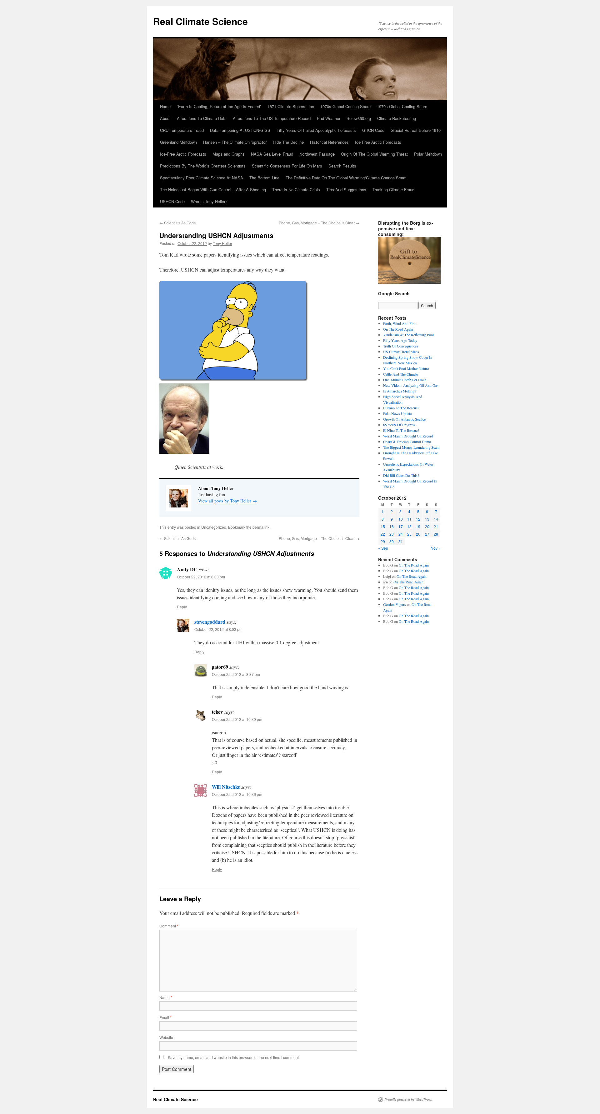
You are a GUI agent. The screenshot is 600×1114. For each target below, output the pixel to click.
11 (409, 519)
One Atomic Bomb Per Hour (404, 379)
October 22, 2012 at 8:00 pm (201, 576)
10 (400, 519)
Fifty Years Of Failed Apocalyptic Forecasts (316, 130)
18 (409, 526)
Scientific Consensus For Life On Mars (287, 166)
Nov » (436, 548)
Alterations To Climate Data (202, 118)
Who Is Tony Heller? (209, 201)
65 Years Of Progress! (400, 424)
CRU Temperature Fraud (182, 130)
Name (165, 997)
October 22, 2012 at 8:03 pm (218, 629)
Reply (182, 606)
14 (436, 519)
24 (400, 534)
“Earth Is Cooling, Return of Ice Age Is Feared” (219, 106)
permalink (260, 527)
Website (166, 1037)
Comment (168, 925)
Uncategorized (213, 527)
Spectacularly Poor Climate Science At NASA (201, 178)
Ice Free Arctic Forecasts (378, 142)
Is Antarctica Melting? (399, 390)
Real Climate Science (200, 21)
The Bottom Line (264, 178)
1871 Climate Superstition (291, 106)
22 (383, 534)
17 (400, 526)
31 (400, 541)
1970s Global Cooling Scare (345, 106)
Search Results (342, 166)
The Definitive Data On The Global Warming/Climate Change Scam (346, 178)
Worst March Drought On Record (408, 435)
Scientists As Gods (177, 222)
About (165, 118)
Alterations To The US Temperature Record (272, 118)
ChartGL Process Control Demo (407, 441)
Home (165, 106)
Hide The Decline (288, 142)
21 (436, 526)
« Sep (383, 548)
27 (427, 534)
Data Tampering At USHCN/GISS (240, 130)
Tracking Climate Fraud (393, 189)
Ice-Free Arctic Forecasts (183, 154)
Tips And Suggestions (346, 189)
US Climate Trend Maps (401, 351)
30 (391, 541)
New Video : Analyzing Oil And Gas (410, 385)
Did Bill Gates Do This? (401, 475)
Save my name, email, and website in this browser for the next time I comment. (234, 1057)
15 (383, 526)
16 (391, 526)
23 (391, 534)
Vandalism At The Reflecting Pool (408, 334)
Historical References (329, 142)
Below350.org (359, 118)
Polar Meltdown (428, 154)
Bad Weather (328, 118)
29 (383, 541)
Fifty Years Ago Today (400, 340)
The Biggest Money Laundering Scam (411, 447)
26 (418, 534)
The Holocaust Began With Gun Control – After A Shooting (213, 189)
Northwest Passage (317, 154)
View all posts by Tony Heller (227, 501)
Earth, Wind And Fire (399, 323)
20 (427, 526)
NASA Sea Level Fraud (272, 154)
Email (165, 1017)
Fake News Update (397, 413)
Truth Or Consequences (400, 345)
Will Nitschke (226, 786)
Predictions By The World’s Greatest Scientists (203, 166)
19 (418, 526)
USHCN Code (172, 201)
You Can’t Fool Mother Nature (406, 368)
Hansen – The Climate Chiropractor (235, 142)
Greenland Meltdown (178, 142)
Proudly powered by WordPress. (408, 1099)
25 (409, 534)
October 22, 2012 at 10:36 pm (237, 794)
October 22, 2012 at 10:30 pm (237, 719)
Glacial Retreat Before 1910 (416, 130)
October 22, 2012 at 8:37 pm (236, 674)
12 (418, 519)
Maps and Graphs (228, 154)
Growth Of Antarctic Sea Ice (404, 419)
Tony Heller (222, 243)
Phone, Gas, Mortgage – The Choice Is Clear (319, 222)
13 (427, 519)
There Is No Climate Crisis (296, 189)
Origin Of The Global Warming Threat (374, 154)
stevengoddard (209, 621)
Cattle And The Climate (400, 374)
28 (436, 534)
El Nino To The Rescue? (401, 407)
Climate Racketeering (396, 118)
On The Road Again (398, 329)
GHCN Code (373, 130)
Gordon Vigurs (394, 604)
